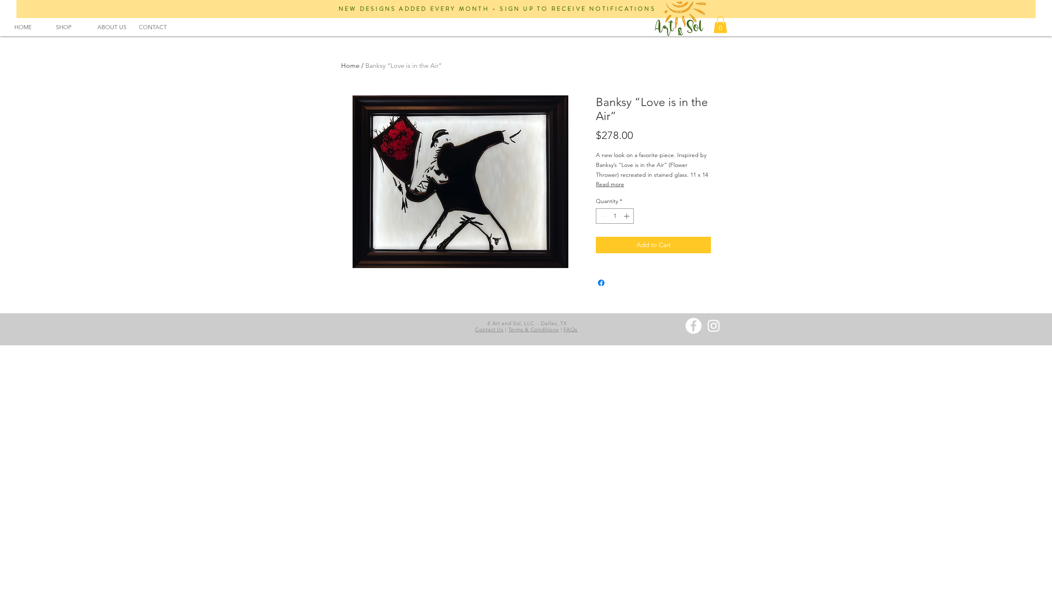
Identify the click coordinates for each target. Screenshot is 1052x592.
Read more (610, 184)
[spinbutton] (614, 216)
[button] (112, 27)
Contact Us (489, 329)
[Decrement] (602, 216)
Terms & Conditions (533, 329)
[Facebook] (693, 326)
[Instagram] (714, 326)
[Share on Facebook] (601, 283)
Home (350, 65)
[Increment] (627, 216)
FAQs (570, 329)
